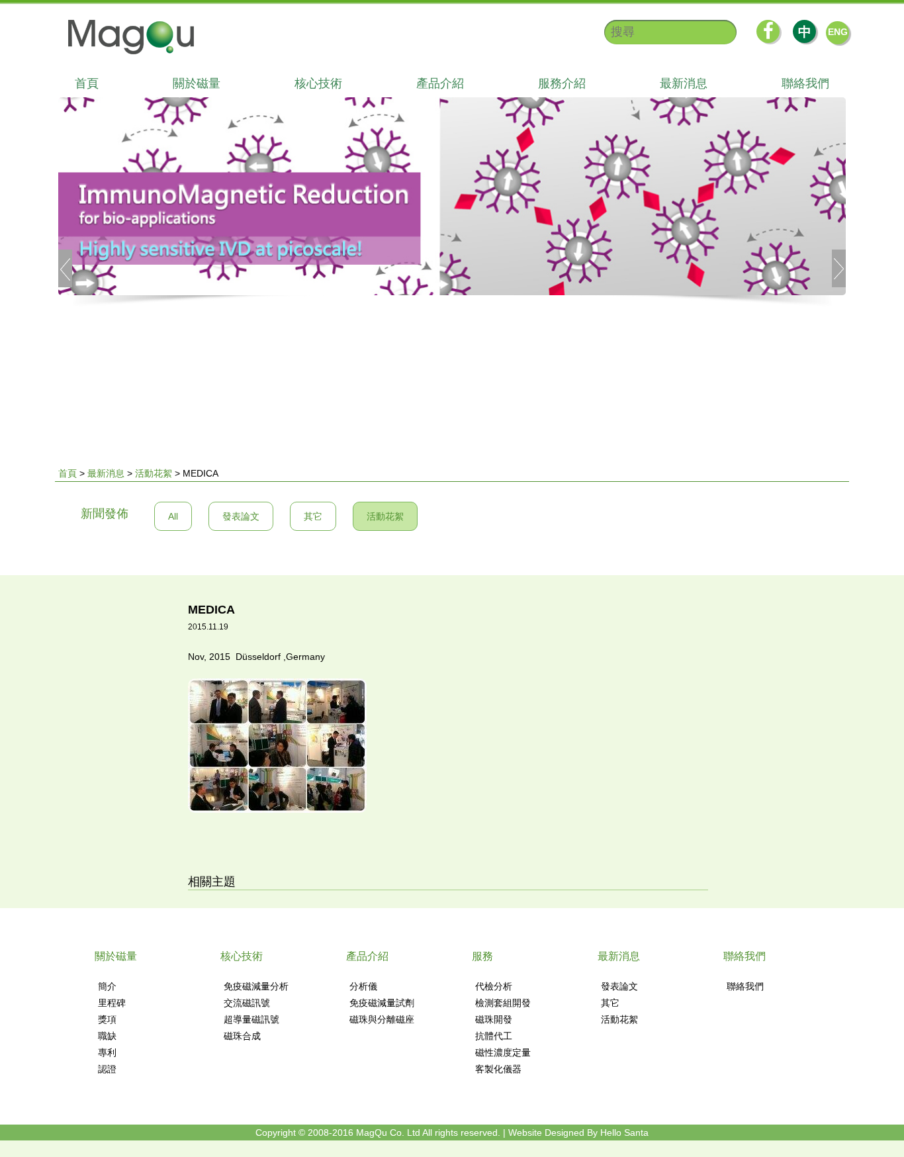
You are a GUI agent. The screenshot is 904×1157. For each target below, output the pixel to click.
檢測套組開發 (503, 1002)
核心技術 (318, 83)
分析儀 (363, 986)
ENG (838, 31)
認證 (107, 1069)
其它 (313, 516)
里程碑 (112, 1002)
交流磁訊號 (247, 1002)
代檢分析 (493, 986)
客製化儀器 (498, 1069)
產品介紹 (440, 83)
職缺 (107, 1036)
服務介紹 (562, 83)
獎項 (107, 1019)
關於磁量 (196, 83)
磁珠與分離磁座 (381, 1019)
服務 (482, 956)
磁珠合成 (242, 1036)
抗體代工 (493, 1036)
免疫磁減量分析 (256, 986)
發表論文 (240, 516)
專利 (107, 1052)
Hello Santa (624, 1132)
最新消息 (683, 83)
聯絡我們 (805, 83)
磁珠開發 (493, 1019)
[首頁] (124, 37)
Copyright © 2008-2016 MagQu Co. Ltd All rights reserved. (377, 1132)
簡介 (107, 986)
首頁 (87, 83)
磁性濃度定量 (503, 1052)
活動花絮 (153, 473)
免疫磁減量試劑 (381, 1002)
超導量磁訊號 (251, 1019)
